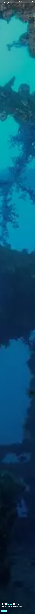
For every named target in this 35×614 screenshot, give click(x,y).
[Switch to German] (21, 1)
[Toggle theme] (19, 1)
